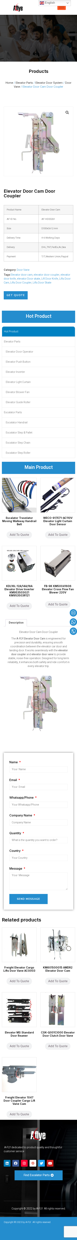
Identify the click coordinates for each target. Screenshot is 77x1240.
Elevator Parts (24, 83)
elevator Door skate (28, 279)
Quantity (15, 833)
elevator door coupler (46, 275)
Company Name (21, 815)
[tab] (16, 622)
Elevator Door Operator (19, 352)
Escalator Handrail (16, 423)
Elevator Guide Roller (18, 402)
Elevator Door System (49, 83)
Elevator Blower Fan (18, 392)
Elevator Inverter (15, 372)
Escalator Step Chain (18, 443)
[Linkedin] (7, 1163)
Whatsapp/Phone (21, 797)
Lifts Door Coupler (21, 283)
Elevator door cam (22, 275)
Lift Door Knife (49, 279)
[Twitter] (41, 1163)
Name (14, 762)
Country (15, 851)
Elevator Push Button (18, 362)
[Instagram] (24, 1163)
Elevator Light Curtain (18, 382)
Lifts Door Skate (42, 283)
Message (16, 868)
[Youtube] (50, 1163)
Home (9, 83)
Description (16, 623)
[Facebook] (15, 1163)
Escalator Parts (13, 412)
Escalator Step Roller (18, 453)
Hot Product (11, 332)
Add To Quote (19, 534)
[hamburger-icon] (61, 7)
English (49, 2)
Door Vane (23, 270)
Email (13, 780)
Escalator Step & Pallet (19, 433)
